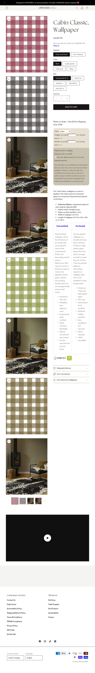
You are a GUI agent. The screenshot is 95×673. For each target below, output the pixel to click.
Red (57, 64)
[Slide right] (45, 500)
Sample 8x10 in (62, 78)
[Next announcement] (90, 2)
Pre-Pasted (78, 54)
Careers (51, 617)
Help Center (11, 604)
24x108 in (73, 83)
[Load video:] (47, 538)
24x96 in (59, 83)
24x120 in (60, 88)
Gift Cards (10, 630)
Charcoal (59, 69)
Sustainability (53, 613)
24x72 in (78, 78)
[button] (7, 7)
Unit (57, 131)
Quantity (56, 94)
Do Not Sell (11, 634)
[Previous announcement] (4, 2)
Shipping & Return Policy (16, 613)
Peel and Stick (61, 54)
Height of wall (60, 135)
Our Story (51, 600)
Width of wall (60, 142)
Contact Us (11, 600)
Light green (70, 64)
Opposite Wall (83, 662)
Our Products (53, 608)
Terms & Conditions (14, 617)
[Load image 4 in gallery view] (38, 501)
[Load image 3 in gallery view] (30, 501)
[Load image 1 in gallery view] (14, 501)
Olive (71, 69)
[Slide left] (8, 500)
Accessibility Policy (14, 608)
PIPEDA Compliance (14, 621)
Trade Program (53, 604)
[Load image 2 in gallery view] (22, 501)
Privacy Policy (12, 626)
